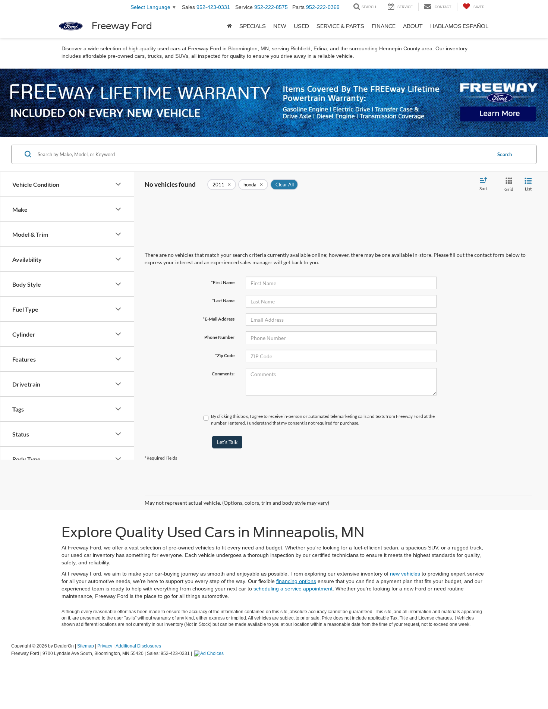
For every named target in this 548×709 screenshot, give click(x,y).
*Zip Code (224, 355)
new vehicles (405, 574)
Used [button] (301, 26)
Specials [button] (252, 26)
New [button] (279, 26)
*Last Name (223, 300)
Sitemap (85, 646)
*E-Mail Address (218, 319)
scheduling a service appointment (293, 589)
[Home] (229, 26)
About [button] (413, 26)
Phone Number (219, 337)
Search (504, 154)
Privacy (104, 646)
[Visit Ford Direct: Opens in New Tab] (210, 653)
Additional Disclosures (138, 646)
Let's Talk (227, 442)
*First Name (222, 282)
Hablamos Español (459, 26)
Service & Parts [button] (340, 26)
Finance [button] (384, 26)
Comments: (223, 373)
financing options (296, 581)
